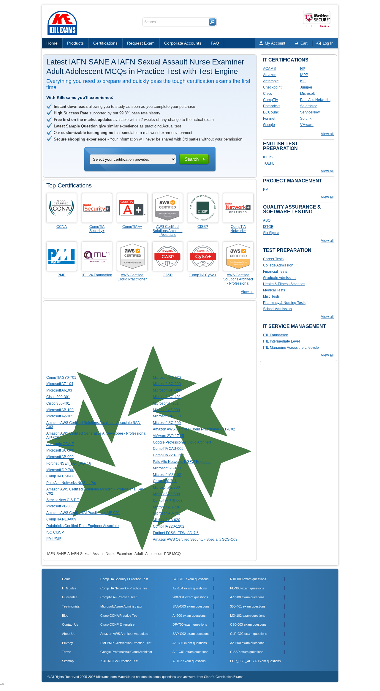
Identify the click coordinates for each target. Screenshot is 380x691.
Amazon (269, 75)
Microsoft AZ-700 (166, 487)
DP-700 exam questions (189, 624)
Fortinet (269, 118)
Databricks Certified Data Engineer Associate (82, 526)
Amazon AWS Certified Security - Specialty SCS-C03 (195, 539)
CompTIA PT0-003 (168, 500)
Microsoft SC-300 (60, 450)
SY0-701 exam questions (190, 579)
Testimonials (71, 606)
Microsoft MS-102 (167, 475)
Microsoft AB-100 (60, 410)
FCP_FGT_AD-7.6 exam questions (255, 661)
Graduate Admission (279, 278)
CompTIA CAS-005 (168, 449)
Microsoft (307, 93)
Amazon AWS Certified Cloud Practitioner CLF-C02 (194, 429)
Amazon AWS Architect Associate (124, 633)
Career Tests (273, 259)
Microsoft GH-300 (167, 390)
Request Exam (141, 43)
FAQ (215, 43)
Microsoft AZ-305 (59, 416)
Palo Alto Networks (315, 100)
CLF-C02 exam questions (248, 633)
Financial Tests (275, 271)
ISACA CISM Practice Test (119, 661)
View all (247, 292)
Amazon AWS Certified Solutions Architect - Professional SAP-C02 (96, 491)
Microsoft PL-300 (60, 506)
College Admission (278, 265)
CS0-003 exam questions (248, 624)
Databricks (271, 106)
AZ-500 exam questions (247, 643)
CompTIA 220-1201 (168, 455)
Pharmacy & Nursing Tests (284, 303)
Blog (65, 615)
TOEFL (268, 163)
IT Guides (69, 588)
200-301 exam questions (190, 597)
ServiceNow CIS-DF (62, 500)
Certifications (105, 43)
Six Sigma (271, 233)
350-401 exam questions (248, 606)
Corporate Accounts (182, 43)
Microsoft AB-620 (166, 520)
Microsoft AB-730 (166, 507)
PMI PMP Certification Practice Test (125, 643)
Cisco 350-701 (165, 481)
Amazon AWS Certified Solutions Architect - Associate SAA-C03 (93, 425)
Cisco (267, 93)
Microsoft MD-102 (167, 378)
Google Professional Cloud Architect (182, 442)
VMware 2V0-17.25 (168, 436)
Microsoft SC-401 (167, 397)
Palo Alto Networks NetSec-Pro (71, 483)
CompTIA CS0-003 (61, 476)
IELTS (268, 157)
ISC (303, 81)
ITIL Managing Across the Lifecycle (291, 348)
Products (75, 43)
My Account (275, 43)
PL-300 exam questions (247, 588)
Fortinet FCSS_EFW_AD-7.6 (176, 533)
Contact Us (70, 624)
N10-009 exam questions (248, 579)
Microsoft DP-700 (60, 470)
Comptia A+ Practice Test (118, 597)
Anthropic (270, 81)
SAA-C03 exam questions (191, 606)
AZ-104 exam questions (189, 588)
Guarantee (69, 597)
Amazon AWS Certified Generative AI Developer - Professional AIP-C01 (96, 435)
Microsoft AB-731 (166, 513)
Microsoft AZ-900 (166, 410)
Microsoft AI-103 (59, 390)
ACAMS (269, 69)
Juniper (306, 87)
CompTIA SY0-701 (61, 378)
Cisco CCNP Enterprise (117, 624)
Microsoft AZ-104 (59, 384)
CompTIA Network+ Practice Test (124, 588)
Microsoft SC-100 (167, 468)
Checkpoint (272, 87)
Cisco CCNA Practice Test (119, 615)
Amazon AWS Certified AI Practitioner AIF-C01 (83, 513)
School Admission (277, 309)
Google (269, 125)
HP (302, 69)
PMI (266, 189)
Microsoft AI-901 (166, 403)
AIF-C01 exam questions (190, 652)
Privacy (67, 643)
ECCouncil (272, 112)
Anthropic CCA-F (60, 444)
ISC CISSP (55, 532)
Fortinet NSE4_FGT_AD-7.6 (68, 463)
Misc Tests (271, 296)
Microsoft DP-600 (167, 416)
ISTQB (268, 227)
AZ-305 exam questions (189, 643)
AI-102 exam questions (189, 661)
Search (192, 159)
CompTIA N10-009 (61, 519)
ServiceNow (310, 112)
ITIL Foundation (275, 335)
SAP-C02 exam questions (191, 633)
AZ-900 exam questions (247, 597)
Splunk (305, 118)
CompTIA (270, 100)
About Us (68, 633)
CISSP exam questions (246, 652)
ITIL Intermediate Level (281, 341)
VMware (307, 125)
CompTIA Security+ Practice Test (124, 579)
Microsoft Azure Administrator (121, 606)
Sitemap (68, 661)
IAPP (304, 75)
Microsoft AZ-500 (166, 494)
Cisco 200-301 (58, 397)
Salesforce (308, 106)
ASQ (266, 220)
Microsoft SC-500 (167, 423)
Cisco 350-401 (58, 403)
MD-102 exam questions (247, 615)
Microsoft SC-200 (167, 384)
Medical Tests (274, 290)
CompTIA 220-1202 (168, 526)
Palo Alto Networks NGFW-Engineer (182, 462)
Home (52, 43)
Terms (66, 652)
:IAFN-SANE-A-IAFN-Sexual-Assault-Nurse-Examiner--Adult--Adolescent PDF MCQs (114, 554)
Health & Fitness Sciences (284, 284)
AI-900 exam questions (189, 615)
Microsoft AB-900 (60, 457)
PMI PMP (53, 539)
